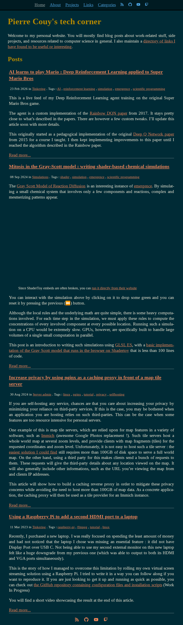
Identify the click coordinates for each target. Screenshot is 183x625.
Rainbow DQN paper (108, 113)
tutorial (89, 394)
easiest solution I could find (33, 452)
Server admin (42, 394)
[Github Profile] (130, 4)
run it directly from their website (114, 288)
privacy (101, 394)
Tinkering (39, 89)
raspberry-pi (66, 527)
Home (40, 4)
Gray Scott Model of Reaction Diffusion (51, 186)
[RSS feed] (122, 4)
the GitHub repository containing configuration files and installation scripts (98, 584)
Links (88, 4)
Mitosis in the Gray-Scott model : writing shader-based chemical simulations (89, 166)
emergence (122, 89)
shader (64, 177)
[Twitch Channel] (146, 4)
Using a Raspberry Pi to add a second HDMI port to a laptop (73, 516)
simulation (105, 89)
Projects (72, 4)
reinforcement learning (79, 89)
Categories (107, 4)
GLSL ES (123, 345)
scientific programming (149, 89)
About (55, 4)
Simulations (40, 177)
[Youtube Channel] (139, 4)
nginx (77, 394)
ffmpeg (82, 527)
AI (59, 89)
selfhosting (117, 394)
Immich (47, 435)
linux (66, 394)
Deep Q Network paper (153, 134)
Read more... (20, 155)
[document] (91, 41)
